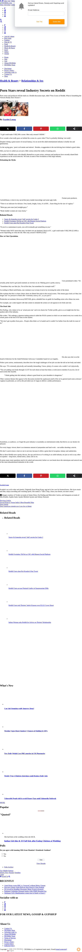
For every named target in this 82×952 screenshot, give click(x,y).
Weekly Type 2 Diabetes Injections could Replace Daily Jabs (26, 776)
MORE (2, 803)
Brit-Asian (7, 38)
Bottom (10, 871)
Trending (17, 873)
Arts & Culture (9, 36)
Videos (13, 1)
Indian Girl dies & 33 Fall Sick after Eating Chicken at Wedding (32, 841)
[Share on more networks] (74, 129)
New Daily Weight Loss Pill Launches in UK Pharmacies (24, 753)
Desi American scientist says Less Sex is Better (16, 506)
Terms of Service (10, 938)
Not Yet (39, 22)
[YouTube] (5, 16)
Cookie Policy (9, 944)
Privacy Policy (9, 70)
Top (1, 871)
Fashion (7, 40)
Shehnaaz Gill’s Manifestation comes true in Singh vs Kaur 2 (24, 893)
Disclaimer (8, 68)
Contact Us (14, 5)
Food (6, 44)
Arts (8, 1)
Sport (6, 50)
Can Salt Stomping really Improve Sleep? (19, 708)
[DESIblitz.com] (6, 3)
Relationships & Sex (32, 80)
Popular (11, 873)
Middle (5, 871)
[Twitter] (5, 10)
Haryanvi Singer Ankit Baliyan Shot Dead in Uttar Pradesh (24, 887)
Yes (5, 854)
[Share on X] (8, 129)
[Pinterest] (5, 12)
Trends (6, 54)
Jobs (5, 1)
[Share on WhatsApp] (57, 129)
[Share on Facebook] (24, 129)
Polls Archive (8, 867)
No (5, 856)
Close (2, 874)
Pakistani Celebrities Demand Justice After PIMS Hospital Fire (25, 891)
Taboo (6, 52)
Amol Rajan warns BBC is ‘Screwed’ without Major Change (24, 885)
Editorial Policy (9, 946)
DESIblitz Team (9, 65)
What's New (4, 873)
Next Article (4, 504)
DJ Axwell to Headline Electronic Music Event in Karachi (23, 889)
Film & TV (8, 42)
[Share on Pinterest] (41, 129)
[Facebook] (4, 8)
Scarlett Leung (9, 119)
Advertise (7, 5)
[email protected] (61, 949)
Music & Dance (9, 48)
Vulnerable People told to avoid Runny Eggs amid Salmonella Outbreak (30, 798)
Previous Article (5, 500)
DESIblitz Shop (9, 930)
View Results (41, 863)
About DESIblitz (10, 63)
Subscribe (57, 22)
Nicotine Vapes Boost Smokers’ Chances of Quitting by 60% (26, 731)
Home (6, 57)
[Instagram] (5, 14)
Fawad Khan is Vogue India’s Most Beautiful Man (17, 502)
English (11, 950)
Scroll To (5, 876)
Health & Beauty (10, 46)
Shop (2, 5)
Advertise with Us (10, 72)
